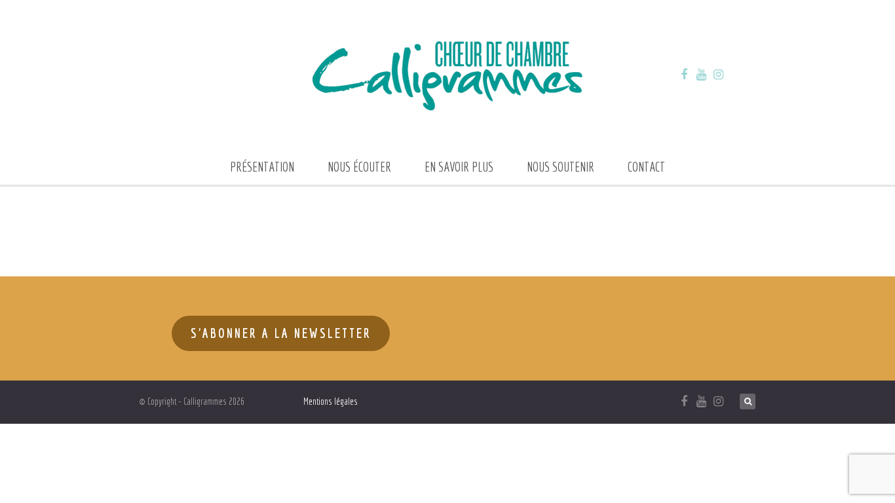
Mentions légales (330, 401)
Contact (646, 166)
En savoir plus (459, 166)
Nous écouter (359, 166)
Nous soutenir (560, 166)
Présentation (262, 166)
